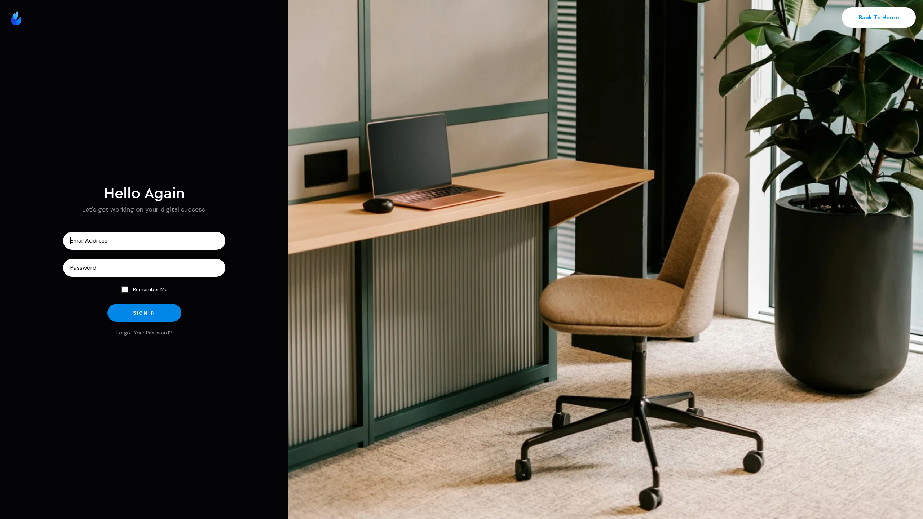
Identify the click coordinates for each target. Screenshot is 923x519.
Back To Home (878, 17)
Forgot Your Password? (144, 332)
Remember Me (150, 289)
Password (144, 268)
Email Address (144, 241)
